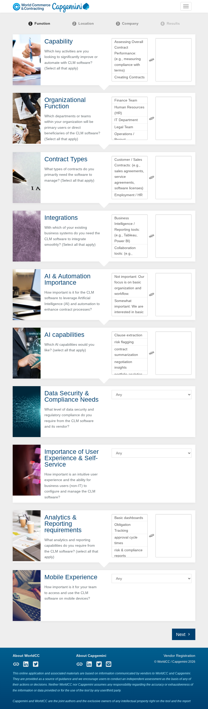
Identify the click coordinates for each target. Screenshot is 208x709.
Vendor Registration (179, 656)
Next (181, 634)
